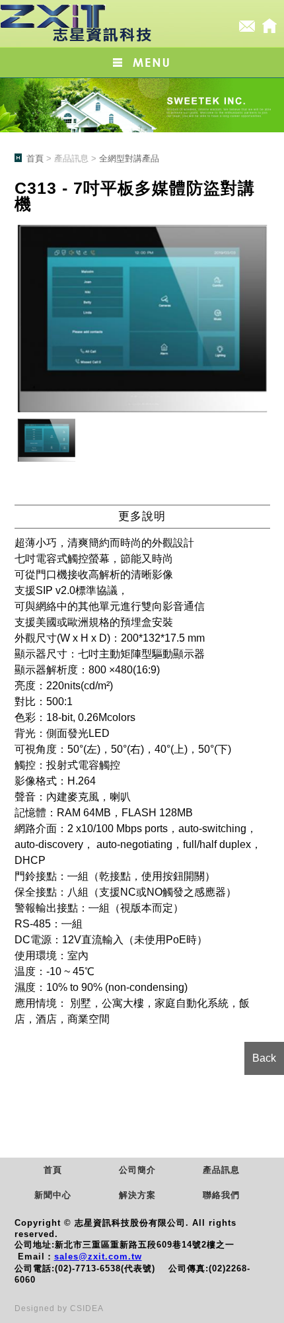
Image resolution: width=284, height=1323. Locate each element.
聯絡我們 (221, 1195)
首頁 (35, 158)
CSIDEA (87, 1308)
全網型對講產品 (129, 158)
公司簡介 (137, 1170)
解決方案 (137, 1195)
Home (269, 26)
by (63, 1308)
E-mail (247, 26)
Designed (36, 1308)
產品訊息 (221, 1170)
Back (264, 1058)
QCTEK (77, 23)
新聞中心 (52, 1195)
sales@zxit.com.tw (98, 1256)
